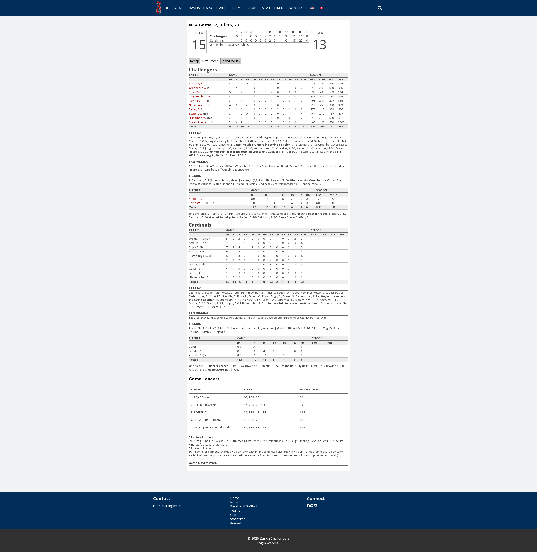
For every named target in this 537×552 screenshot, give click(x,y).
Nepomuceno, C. (199, 105)
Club (252, 7)
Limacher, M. (198, 118)
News (178, 7)
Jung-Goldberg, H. (200, 96)
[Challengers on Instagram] (315, 505)
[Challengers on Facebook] (308, 505)
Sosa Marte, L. (197, 92)
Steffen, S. (195, 114)
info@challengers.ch (167, 505)
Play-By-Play (231, 61)
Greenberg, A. (197, 88)
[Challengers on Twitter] (311, 505)
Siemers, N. (196, 83)
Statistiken (273, 7)
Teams (236, 7)
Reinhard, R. (196, 101)
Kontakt (297, 7)
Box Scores (210, 61)
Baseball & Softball (207, 7)
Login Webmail (268, 543)
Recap (194, 61)
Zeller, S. (194, 109)
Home (234, 498)
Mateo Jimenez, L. (200, 122)
